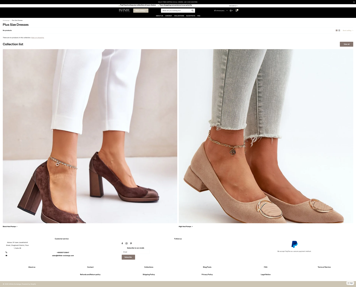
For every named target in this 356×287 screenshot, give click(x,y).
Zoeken (192, 11)
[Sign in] (231, 11)
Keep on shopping (37, 38)
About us (31, 267)
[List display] (339, 30)
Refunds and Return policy (90, 274)
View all (346, 44)
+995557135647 (63, 252)
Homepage (6, 20)
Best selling (347, 30)
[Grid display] (336, 30)
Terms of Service (324, 267)
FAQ (198, 16)
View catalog (140, 10)
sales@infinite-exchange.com (63, 255)
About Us (159, 16)
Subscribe (128, 257)
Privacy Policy (207, 274)
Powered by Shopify (29, 284)
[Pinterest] (131, 243)
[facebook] (122, 243)
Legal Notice (266, 274)
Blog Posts (190, 16)
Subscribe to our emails (135, 248)
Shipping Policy (149, 274)
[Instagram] (126, 243)
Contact (168, 16)
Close (354, 2)
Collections (179, 16)
